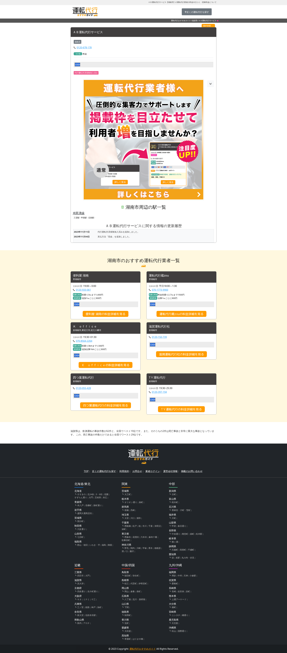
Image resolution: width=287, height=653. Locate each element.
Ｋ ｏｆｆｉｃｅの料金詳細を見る (105, 365)
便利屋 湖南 (81, 275)
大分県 (172, 603)
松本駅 (199, 533)
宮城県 (78, 517)
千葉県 (125, 522)
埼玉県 (125, 514)
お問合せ (137, 471)
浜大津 (80, 583)
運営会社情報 (170, 471)
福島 (104, 544)
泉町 (141, 502)
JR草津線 (78, 213)
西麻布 (128, 537)
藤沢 (132, 551)
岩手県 (78, 510)
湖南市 (77, 41)
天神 (186, 575)
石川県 (172, 506)
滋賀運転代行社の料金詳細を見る (181, 354)
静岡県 (172, 546)
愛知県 (172, 554)
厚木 (150, 548)
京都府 (78, 588)
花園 (106, 494)
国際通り (182, 631)
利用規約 (124, 471)
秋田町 (128, 615)
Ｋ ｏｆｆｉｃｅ (85, 326)
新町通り (97, 505)
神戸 (93, 607)
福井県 (172, 514)
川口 (132, 518)
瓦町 (127, 623)
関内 (132, 548)
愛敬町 (175, 583)
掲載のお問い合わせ (192, 471)
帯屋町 (128, 638)
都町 (174, 607)
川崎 (138, 548)
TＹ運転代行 (157, 377)
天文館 (175, 623)
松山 (174, 631)
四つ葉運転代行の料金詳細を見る (105, 405)
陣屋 (110, 544)
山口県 (125, 603)
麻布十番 (153, 537)
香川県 (125, 619)
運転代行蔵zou (159, 275)
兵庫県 (78, 603)
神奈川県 (126, 544)
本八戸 (80, 505)
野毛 (127, 548)
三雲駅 (77, 217)
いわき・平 (95, 544)
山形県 (78, 533)
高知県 (125, 635)
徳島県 (125, 611)
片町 (174, 518)
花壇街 (136, 537)
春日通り (182, 526)
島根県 (125, 580)
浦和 (138, 518)
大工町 (128, 494)
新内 (79, 623)
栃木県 (125, 498)
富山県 (172, 498)
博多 (174, 575)
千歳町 (191, 549)
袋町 (192, 533)
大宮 (127, 518)
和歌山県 (79, 619)
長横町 (88, 505)
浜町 (188, 591)
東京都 (125, 533)
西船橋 (128, 526)
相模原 (157, 548)
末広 (105, 497)
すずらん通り (80, 497)
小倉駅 (193, 575)
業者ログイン (152, 471)
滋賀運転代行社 (159, 326)
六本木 (144, 537)
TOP (86, 471)
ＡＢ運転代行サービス (88, 32)
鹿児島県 (173, 619)
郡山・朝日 (82, 544)
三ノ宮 (80, 607)
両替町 (183, 549)
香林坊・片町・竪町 (181, 510)
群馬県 (125, 506)
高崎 (132, 510)
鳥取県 (125, 572)
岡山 (127, 591)
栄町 (124, 529)
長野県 (172, 530)
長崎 (174, 591)
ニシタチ (176, 615)
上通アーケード (179, 599)
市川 (144, 526)
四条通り (81, 591)
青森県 (78, 502)
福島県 (78, 541)
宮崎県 (172, 611)
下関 (127, 607)
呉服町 (175, 549)
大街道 (128, 631)
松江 (127, 583)
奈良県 (78, 611)
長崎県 (172, 588)
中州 (180, 575)
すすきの (81, 494)
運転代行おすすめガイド (181, 20)
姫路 (87, 607)
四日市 (80, 575)
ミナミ (86, 599)
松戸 (135, 526)
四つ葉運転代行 (83, 377)
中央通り (176, 533)
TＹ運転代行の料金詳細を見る (181, 409)
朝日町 (128, 575)
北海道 (78, 491)
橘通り (185, 615)
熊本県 (172, 596)
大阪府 (78, 596)
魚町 (99, 607)
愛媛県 (125, 627)
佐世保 (181, 591)
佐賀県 (172, 580)
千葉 (150, 526)
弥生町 (136, 575)
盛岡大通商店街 (84, 513)
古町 (174, 494)
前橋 (127, 510)
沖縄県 (172, 627)
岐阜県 (172, 538)
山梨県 (172, 522)
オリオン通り (131, 502)
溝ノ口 (125, 551)
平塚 (144, 548)
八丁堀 (128, 599)
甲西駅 (84, 217)
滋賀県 (194, 20)
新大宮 (80, 615)
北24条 (90, 494)
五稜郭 (98, 497)
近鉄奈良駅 (90, 615)
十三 (93, 599)
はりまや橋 (138, 638)
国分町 (80, 521)
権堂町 (185, 533)
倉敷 (132, 591)
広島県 (125, 596)
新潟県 (172, 491)
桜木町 (175, 502)
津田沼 (157, 526)
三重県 (78, 572)
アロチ (86, 623)
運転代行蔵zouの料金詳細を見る (181, 314)
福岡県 (172, 572)
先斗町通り (92, 591)
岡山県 (125, 588)
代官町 (133, 583)
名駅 (178, 557)
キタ (79, 599)
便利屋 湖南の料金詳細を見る (105, 314)
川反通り (81, 529)
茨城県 (125, 491)
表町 (138, 591)
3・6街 (99, 494)
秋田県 (78, 525)
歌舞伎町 (126, 540)
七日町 (80, 537)
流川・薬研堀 (139, 599)
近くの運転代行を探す (104, 471)
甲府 (174, 526)
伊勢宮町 (143, 583)
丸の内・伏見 (188, 557)
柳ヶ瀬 (175, 541)
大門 (91, 497)
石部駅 (91, 217)
